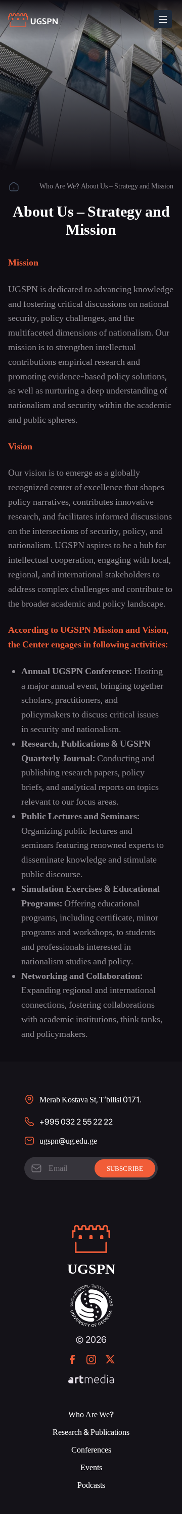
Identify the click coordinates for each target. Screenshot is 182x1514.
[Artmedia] (91, 1380)
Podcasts (91, 1485)
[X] (110, 1359)
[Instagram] (91, 1359)
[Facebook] (72, 1359)
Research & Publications (91, 1432)
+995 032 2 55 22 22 (76, 1122)
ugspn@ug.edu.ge (68, 1141)
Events (91, 1467)
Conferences (91, 1450)
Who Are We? (59, 186)
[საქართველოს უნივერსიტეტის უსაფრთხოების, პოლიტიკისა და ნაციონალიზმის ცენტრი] (33, 20)
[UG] (91, 1289)
